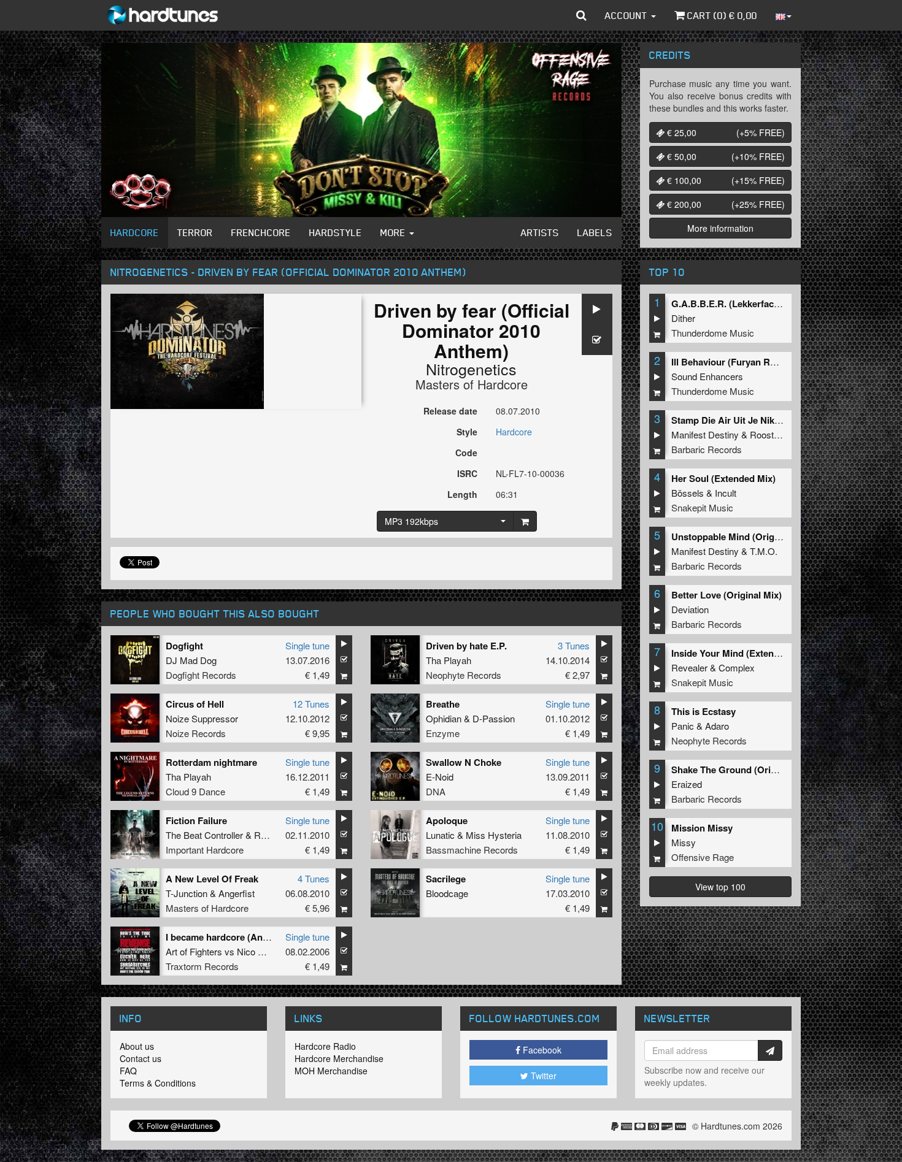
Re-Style (271, 834)
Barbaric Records (706, 449)
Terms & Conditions (158, 1083)
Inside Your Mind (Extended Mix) (741, 653)
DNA (435, 791)
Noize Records (196, 733)
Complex (737, 667)
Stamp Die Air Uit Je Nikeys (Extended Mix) (763, 420)
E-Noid (439, 776)
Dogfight (184, 645)
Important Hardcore (205, 849)
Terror (195, 232)
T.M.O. (763, 551)
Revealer (689, 667)
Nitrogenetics (471, 368)
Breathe (443, 704)
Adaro (717, 725)
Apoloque (447, 820)
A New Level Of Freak (212, 878)
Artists (540, 232)
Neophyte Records (463, 674)
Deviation (690, 609)
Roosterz (768, 434)
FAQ (128, 1071)
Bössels (687, 492)
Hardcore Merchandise (339, 1058)
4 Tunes (314, 878)
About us (137, 1046)
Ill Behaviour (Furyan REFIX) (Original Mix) (762, 362)
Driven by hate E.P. (466, 645)
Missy (683, 842)
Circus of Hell (195, 704)
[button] (581, 15)
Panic (682, 725)
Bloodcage (447, 893)
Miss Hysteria (494, 834)
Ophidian (443, 718)
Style (467, 432)
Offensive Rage (702, 856)
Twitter (542, 1075)
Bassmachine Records (472, 849)
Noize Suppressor (202, 718)
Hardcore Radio (325, 1046)
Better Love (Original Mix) (726, 595)
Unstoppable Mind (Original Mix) (741, 536)
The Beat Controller (204, 834)
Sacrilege (446, 878)
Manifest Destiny (705, 434)
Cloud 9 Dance (195, 791)
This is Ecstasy (703, 711)
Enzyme (443, 733)
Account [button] (627, 15)
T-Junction (186, 893)
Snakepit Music (702, 507)
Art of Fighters (194, 951)
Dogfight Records (201, 674)
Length (462, 494)
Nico (246, 951)
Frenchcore (261, 232)
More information (720, 228)
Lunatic (440, 834)
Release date (450, 411)
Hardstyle (335, 232)
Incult (725, 492)
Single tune (307, 645)
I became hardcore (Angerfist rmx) (239, 937)
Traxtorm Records (202, 966)
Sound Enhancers (707, 376)
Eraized (686, 784)
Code (466, 452)
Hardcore (134, 232)
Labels (594, 232)
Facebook (540, 1050)
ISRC (467, 473)
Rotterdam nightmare (211, 762)
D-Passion (493, 718)
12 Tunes (311, 703)
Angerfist (236, 893)
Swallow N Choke (463, 762)
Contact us (140, 1058)
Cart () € (721, 15)
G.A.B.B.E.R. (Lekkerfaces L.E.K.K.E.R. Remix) (771, 303)
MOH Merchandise (331, 1071)
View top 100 (720, 887)
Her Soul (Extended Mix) (723, 478)
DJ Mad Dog (191, 660)
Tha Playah (448, 660)
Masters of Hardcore (471, 384)
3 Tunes (574, 645)
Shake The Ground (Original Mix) (741, 769)
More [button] (394, 232)
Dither (683, 318)
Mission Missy (702, 828)
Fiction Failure (196, 820)
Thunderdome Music (712, 332)
